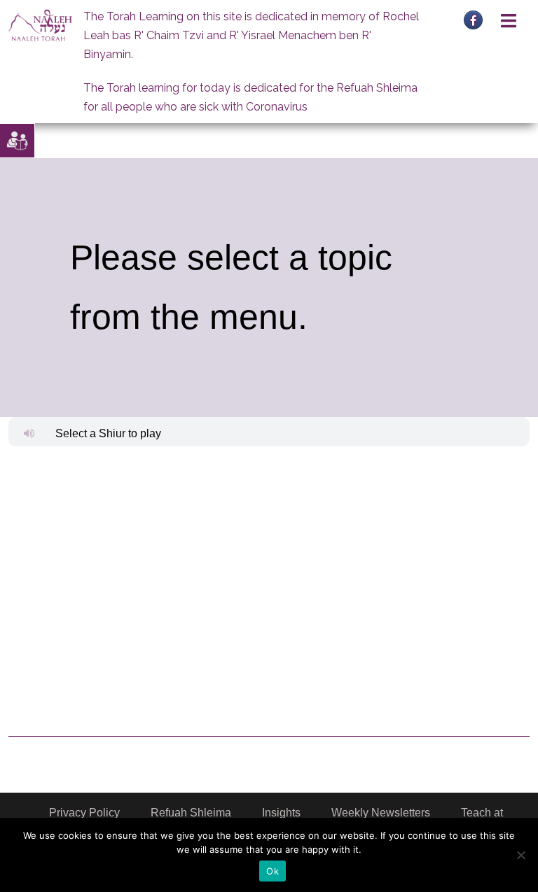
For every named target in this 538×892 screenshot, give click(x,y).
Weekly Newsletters (380, 813)
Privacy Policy (84, 813)
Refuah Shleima (191, 813)
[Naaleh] (40, 25)
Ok (272, 871)
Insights (281, 813)
